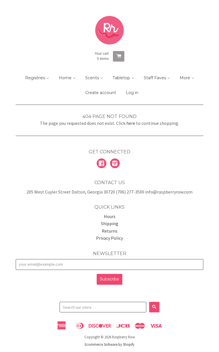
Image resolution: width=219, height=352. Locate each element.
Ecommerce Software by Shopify (109, 344)
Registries (35, 77)
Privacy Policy (109, 238)
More (185, 77)
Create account (100, 92)
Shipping (109, 223)
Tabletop (122, 77)
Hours (109, 216)
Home (66, 77)
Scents (92, 77)
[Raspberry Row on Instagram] (115, 164)
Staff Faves (155, 77)
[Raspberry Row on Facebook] (101, 164)
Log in (132, 92)
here (130, 123)
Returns (109, 231)
